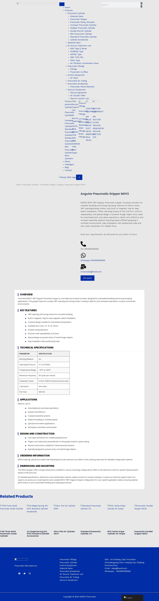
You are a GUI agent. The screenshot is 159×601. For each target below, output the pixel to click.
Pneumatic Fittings (76, 66)
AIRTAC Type (76, 54)
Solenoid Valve (76, 16)
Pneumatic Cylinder (76, 13)
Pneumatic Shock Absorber (82, 87)
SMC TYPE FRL (77, 57)
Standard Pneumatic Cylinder (83, 37)
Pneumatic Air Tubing (77, 81)
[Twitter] (25, 573)
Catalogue (69, 164)
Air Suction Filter (77, 95)
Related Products (16, 496)
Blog (67, 167)
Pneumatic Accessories (78, 84)
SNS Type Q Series (78, 48)
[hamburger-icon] (61, 4)
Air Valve (74, 78)
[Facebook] (19, 573)
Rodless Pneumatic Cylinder (82, 28)
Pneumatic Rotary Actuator (82, 22)
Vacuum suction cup (79, 98)
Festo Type (75, 60)
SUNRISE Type (76, 51)
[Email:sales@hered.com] (83, 266)
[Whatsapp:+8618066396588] (83, 255)
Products (69, 10)
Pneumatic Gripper (78, 19)
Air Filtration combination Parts (84, 63)
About (67, 161)
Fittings (73, 69)
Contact (68, 170)
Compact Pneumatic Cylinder (83, 25)
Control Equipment (76, 75)
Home (67, 7)
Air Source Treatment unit (79, 46)
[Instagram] (30, 573)
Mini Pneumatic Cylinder (81, 34)
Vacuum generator (78, 92)
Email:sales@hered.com (91, 272)
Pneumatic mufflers (79, 72)
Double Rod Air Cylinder (81, 31)
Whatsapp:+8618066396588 (93, 260)
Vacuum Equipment (77, 90)
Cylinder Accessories (79, 40)
